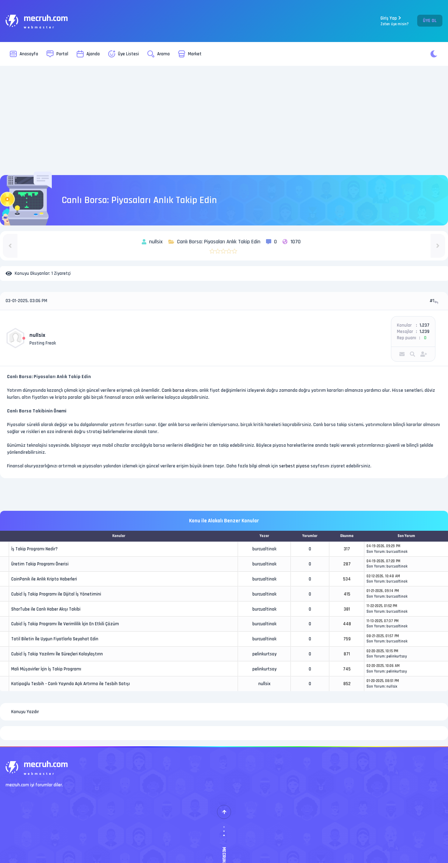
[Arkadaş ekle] (423, 354)
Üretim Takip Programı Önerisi (40, 564)
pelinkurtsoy (264, 654)
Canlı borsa (173, 390)
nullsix (37, 335)
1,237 (424, 325)
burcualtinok (264, 549)
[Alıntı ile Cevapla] (437, 302)
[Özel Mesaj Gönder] (402, 354)
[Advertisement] (224, 120)
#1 (431, 301)
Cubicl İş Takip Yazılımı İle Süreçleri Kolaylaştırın (57, 654)
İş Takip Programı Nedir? (34, 549)
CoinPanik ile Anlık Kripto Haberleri (44, 579)
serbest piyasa (294, 466)
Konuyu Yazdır (25, 712)
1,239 (424, 331)
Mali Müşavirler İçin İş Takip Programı (46, 669)
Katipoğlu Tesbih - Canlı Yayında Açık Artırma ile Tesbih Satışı (70, 684)
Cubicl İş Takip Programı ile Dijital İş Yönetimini (56, 594)
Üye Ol (430, 21)
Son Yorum (375, 551)
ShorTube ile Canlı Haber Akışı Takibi (45, 609)
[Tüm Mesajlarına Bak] (412, 354)
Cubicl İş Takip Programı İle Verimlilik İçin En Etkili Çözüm (65, 624)
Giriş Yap (394, 20)
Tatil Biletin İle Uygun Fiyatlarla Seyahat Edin (54, 639)
